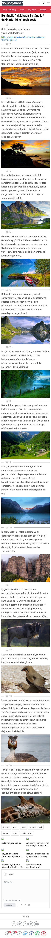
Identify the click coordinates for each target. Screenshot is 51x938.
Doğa (22, 10)
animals (6, 827)
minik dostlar (26, 833)
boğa (23, 827)
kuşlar (15, 833)
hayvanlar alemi (36, 827)
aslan (15, 827)
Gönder (9, 905)
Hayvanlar (32, 10)
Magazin (43, 10)
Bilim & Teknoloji (9, 10)
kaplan (5, 833)
